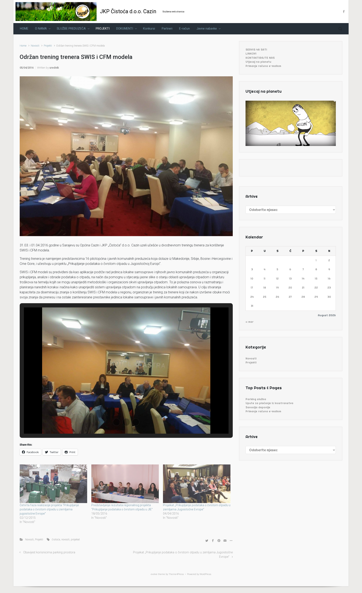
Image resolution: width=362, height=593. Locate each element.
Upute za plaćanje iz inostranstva (269, 403)
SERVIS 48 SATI (256, 49)
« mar (249, 321)
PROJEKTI (103, 28)
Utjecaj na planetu (258, 61)
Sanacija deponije (258, 407)
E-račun (184, 28)
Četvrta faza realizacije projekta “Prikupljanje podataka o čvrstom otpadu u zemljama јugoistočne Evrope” (49, 509)
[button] (116, 422)
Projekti (48, 45)
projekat (75, 539)
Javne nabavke (207, 28)
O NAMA (41, 28)
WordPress (205, 574)
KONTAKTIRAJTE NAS (260, 57)
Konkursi (149, 28)
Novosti (35, 45)
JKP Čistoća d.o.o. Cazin (128, 11)
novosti (65, 539)
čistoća (56, 539)
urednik (54, 67)
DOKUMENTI (124, 28)
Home (23, 45)
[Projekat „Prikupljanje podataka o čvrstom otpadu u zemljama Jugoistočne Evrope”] (196, 483)
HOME (24, 28)
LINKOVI (251, 53)
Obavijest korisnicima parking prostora (49, 552)
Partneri (167, 28)
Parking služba (256, 399)
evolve (154, 574)
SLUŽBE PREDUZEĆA (71, 28)
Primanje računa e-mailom (263, 66)
